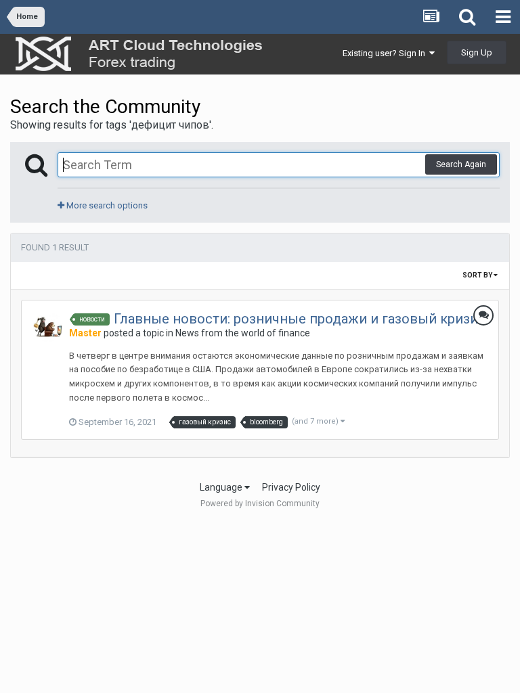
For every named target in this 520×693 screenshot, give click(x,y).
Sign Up (476, 52)
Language (222, 487)
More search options (106, 205)
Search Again (461, 164)
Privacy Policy (291, 487)
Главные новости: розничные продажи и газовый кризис (299, 319)
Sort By (478, 275)
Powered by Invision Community (260, 503)
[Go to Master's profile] (48, 327)
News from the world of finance (242, 333)
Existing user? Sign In (386, 53)
